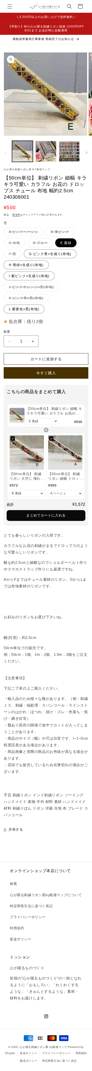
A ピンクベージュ (25, 233)
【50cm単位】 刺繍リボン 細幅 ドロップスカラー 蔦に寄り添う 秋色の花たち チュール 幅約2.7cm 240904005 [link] (64, 476)
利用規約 (17, 928)
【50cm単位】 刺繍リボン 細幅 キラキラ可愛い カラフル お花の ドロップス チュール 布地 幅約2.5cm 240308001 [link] (54, 411)
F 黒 (14, 255)
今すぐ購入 (46, 373)
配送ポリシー (28, 1060)
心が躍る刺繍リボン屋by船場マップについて (46, 895)
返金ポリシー (20, 939)
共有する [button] (16, 829)
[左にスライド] (5, 152)
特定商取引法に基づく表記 (31, 906)
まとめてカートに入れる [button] (46, 515)
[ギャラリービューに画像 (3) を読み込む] (69, 151)
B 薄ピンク (62, 233)
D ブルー (42, 244)
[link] (17, 415)
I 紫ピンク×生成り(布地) (29, 276)
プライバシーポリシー (28, 917)
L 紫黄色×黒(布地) (24, 309)
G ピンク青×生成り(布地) (50, 254)
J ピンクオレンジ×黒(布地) (33, 288)
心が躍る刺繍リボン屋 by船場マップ (43, 1046)
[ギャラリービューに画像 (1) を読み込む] (22, 151)
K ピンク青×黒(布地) (28, 299)
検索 (13, 884)
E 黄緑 (65, 243)
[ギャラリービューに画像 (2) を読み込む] (45, 151)
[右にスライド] (86, 152)
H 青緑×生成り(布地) (26, 265)
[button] (9, 6)
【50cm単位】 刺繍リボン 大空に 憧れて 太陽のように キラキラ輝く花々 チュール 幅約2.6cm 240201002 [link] (26, 476)
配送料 (16, 214)
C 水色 (16, 244)
